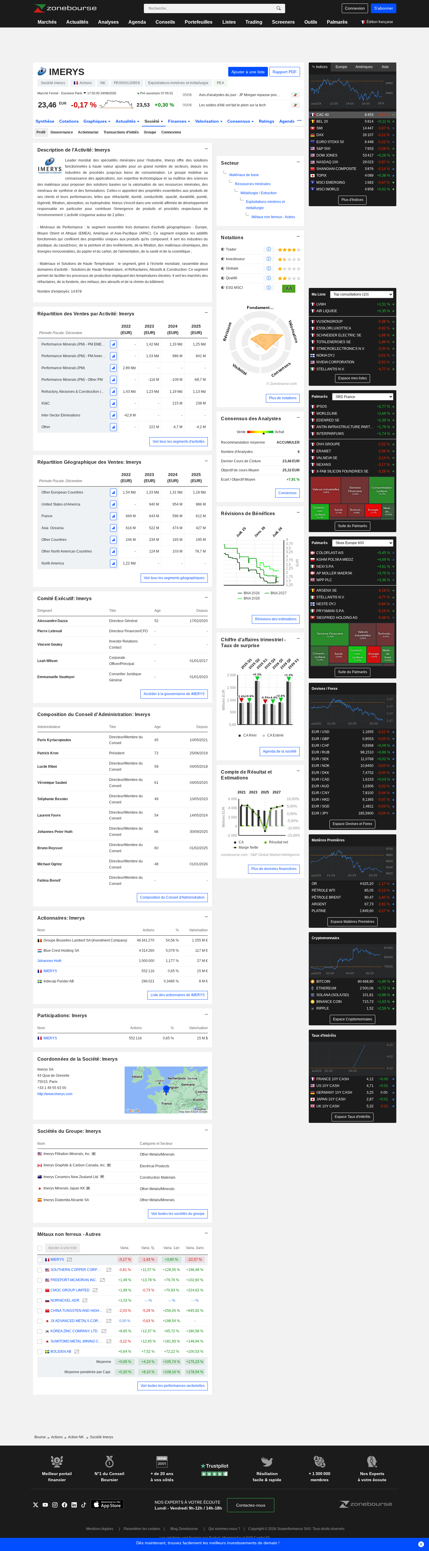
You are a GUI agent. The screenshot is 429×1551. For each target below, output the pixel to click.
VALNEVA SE (326, 458)
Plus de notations (283, 398)
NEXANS (323, 465)
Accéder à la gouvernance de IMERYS (174, 694)
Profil (40, 132)
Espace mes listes (352, 378)
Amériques (364, 67)
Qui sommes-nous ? (224, 1529)
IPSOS (321, 406)
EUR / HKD (320, 800)
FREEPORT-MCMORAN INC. (73, 1280)
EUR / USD (320, 732)
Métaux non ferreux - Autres (273, 217)
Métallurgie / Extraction (258, 193)
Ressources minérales (253, 184)
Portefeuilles (198, 22)
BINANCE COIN (329, 1002)
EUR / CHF (320, 746)
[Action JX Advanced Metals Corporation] (108, 1321)
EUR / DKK (320, 773)
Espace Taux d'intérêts (352, 1117)
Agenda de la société (280, 751)
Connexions (171, 132)
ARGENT (319, 904)
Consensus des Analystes (251, 418)
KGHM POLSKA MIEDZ (334, 559)
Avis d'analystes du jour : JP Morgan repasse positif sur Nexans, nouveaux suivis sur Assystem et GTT (239, 95)
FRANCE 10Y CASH (332, 1079)
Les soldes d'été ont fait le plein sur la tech (232, 105)
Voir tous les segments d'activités (179, 442)
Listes (229, 22)
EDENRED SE (327, 420)
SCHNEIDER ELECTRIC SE (338, 335)
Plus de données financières (274, 869)
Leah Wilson (47, 661)
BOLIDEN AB (60, 1351)
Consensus (239, 121)
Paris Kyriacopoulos (54, 740)
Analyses (108, 22)
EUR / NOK (320, 766)
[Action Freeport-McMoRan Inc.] (102, 1280)
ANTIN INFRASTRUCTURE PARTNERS (345, 427)
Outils (310, 22)
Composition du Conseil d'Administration (172, 897)
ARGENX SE (326, 590)
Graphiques (95, 121)
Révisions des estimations (276, 619)
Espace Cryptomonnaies (352, 1019)
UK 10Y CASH (327, 1106)
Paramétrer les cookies (142, 1529)
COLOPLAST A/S (329, 553)
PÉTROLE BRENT (326, 897)
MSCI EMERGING (330, 182)
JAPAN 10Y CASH (331, 1099)
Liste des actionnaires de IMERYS (178, 995)
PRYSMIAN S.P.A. (330, 611)
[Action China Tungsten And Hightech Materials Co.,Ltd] (108, 1311)
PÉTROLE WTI (323, 890)
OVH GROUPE (328, 444)
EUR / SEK (320, 759)
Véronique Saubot (52, 783)
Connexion (355, 8)
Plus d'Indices (352, 200)
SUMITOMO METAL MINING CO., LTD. (76, 1341)
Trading (253, 22)
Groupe (150, 132)
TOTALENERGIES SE (333, 342)
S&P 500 (323, 149)
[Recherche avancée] (278, 8)
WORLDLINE (326, 413)
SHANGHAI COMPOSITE (336, 169)
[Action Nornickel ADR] (84, 1301)
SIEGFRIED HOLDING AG (337, 618)
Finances (178, 121)
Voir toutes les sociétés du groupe (178, 1214)
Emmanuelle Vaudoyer (56, 677)
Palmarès (337, 22)
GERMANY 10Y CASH (334, 1092)
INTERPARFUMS (330, 434)
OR (314, 884)
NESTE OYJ (326, 604)
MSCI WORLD (327, 189)
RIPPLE (322, 1008)
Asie (385, 67)
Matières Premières (328, 840)
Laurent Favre (49, 815)
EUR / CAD (320, 779)
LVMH (321, 304)
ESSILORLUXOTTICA (333, 328)
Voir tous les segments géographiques (174, 578)
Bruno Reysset (49, 848)
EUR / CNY (320, 793)
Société (152, 121)
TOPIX (321, 175)
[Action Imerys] (69, 1260)
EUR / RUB (320, 752)
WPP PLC (324, 580)
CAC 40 (322, 115)
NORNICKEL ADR (64, 1300)
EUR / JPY (320, 813)
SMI (319, 128)
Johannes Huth (49, 961)
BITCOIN (323, 981)
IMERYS (57, 1260)
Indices (321, 67)
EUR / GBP (320, 739)
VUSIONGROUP (329, 321)
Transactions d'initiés (121, 132)
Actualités (77, 22)
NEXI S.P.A (325, 567)
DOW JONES (326, 155)
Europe (341, 67)
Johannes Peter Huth (54, 832)
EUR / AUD (320, 786)
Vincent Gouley (49, 644)
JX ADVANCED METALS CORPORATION (76, 1321)
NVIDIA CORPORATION (335, 362)
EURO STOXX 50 (330, 142)
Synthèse (45, 121)
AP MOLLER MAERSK (334, 573)
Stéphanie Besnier (52, 799)
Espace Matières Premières (352, 922)
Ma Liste (319, 294)
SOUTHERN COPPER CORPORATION (76, 1270)
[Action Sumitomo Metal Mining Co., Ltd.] (108, 1341)
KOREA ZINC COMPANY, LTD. (74, 1331)
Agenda (137, 22)
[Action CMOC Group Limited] (94, 1290)
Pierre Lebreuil (49, 631)
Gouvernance (61, 132)
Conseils (165, 22)
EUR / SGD (320, 806)
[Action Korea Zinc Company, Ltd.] (103, 1331)
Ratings (266, 121)
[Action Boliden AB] (76, 1352)
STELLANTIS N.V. (330, 369)
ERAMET (323, 451)
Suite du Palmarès (352, 526)
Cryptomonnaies (325, 938)
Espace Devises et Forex (352, 824)
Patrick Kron (47, 753)
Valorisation (207, 121)
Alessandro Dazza (52, 621)
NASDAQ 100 (327, 162)
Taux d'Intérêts (324, 1036)
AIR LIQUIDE (326, 311)
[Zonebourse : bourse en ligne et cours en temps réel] (65, 8)
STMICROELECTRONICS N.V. (340, 349)
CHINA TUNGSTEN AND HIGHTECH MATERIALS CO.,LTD (76, 1311)
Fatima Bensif (48, 880)
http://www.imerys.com (54, 1094)
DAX (320, 135)
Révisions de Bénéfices (248, 513)
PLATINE (319, 911)
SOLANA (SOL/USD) (332, 995)
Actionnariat (88, 132)
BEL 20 (322, 121)
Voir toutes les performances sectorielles (173, 1386)
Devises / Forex (325, 689)
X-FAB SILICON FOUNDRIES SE (342, 471)
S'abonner (383, 8)
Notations (232, 237)
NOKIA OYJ (325, 355)
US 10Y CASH (327, 1086)
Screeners (283, 22)
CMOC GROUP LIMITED (70, 1290)
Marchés (47, 22)
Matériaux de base (244, 175)
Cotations (69, 121)
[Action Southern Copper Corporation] (108, 1270)
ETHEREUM (326, 988)
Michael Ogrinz (49, 864)
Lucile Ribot (47, 767)
